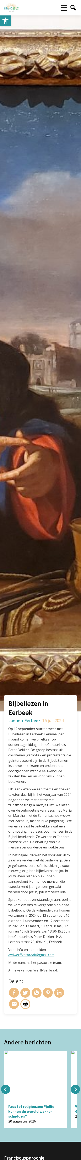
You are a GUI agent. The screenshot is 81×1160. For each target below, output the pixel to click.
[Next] (75, 1089)
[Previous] (5, 1089)
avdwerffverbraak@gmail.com (31, 955)
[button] (5, 20)
